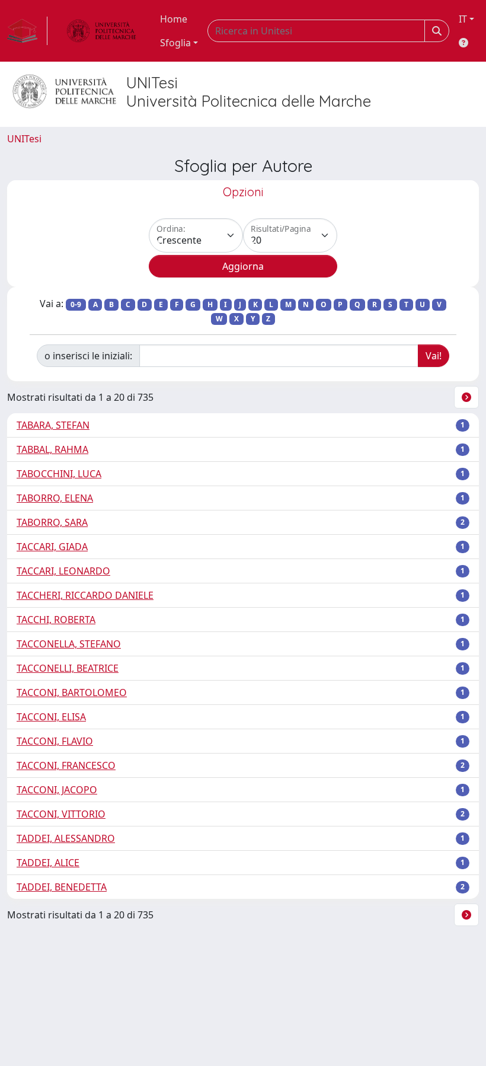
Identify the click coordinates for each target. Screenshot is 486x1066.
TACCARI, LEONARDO (63, 570)
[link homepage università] (101, 31)
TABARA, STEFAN (53, 425)
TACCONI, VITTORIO (61, 814)
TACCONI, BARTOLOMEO (72, 692)
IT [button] (463, 18)
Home (173, 18)
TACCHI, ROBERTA (56, 619)
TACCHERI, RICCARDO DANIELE (85, 595)
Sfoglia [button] (175, 42)
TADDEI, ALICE (48, 862)
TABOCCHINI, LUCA (59, 473)
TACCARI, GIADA (52, 546)
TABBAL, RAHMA (52, 449)
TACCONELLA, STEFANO (69, 643)
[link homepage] (27, 31)
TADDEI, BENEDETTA (62, 886)
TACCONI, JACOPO (57, 789)
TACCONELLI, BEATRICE (68, 668)
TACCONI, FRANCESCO (66, 765)
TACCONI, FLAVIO (55, 741)
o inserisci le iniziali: (88, 355)
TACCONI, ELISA (51, 716)
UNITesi (24, 138)
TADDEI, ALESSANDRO (66, 838)
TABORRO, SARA (52, 522)
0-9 (76, 304)
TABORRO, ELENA (55, 498)
